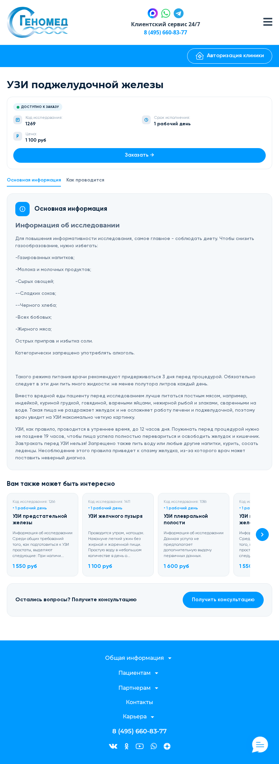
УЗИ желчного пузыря (115, 516)
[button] (262, 534)
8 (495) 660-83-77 (165, 32)
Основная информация (34, 180)
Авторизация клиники (235, 56)
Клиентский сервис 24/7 (165, 24)
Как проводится (85, 180)
